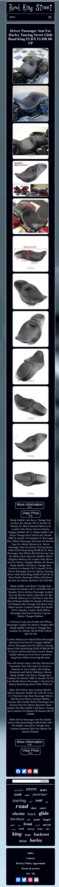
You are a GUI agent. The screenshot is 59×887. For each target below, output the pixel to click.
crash (37, 825)
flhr (29, 819)
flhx (19, 825)
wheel (43, 808)
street (31, 788)
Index (30, 853)
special (47, 824)
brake (40, 829)
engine (27, 795)
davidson (17, 819)
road (21, 807)
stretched (18, 790)
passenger (40, 794)
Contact (30, 858)
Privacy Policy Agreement (30, 863)
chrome (30, 829)
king (17, 834)
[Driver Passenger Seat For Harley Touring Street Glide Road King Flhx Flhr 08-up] (30, 66)
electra (18, 813)
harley (36, 840)
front (28, 824)
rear (28, 835)
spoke (43, 789)
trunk (18, 794)
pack (13, 825)
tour (31, 802)
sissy (34, 808)
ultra (47, 829)
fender (37, 819)
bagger (47, 819)
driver (23, 841)
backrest (41, 834)
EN (28, 873)
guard (14, 829)
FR (33, 873)
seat (39, 800)
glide (44, 813)
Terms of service (30, 868)
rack (21, 828)
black (32, 814)
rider (46, 802)
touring (19, 800)
